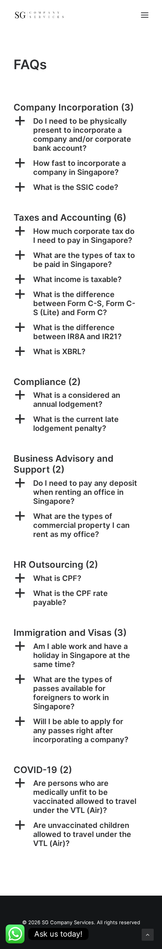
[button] (81, 135)
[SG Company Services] (39, 15)
